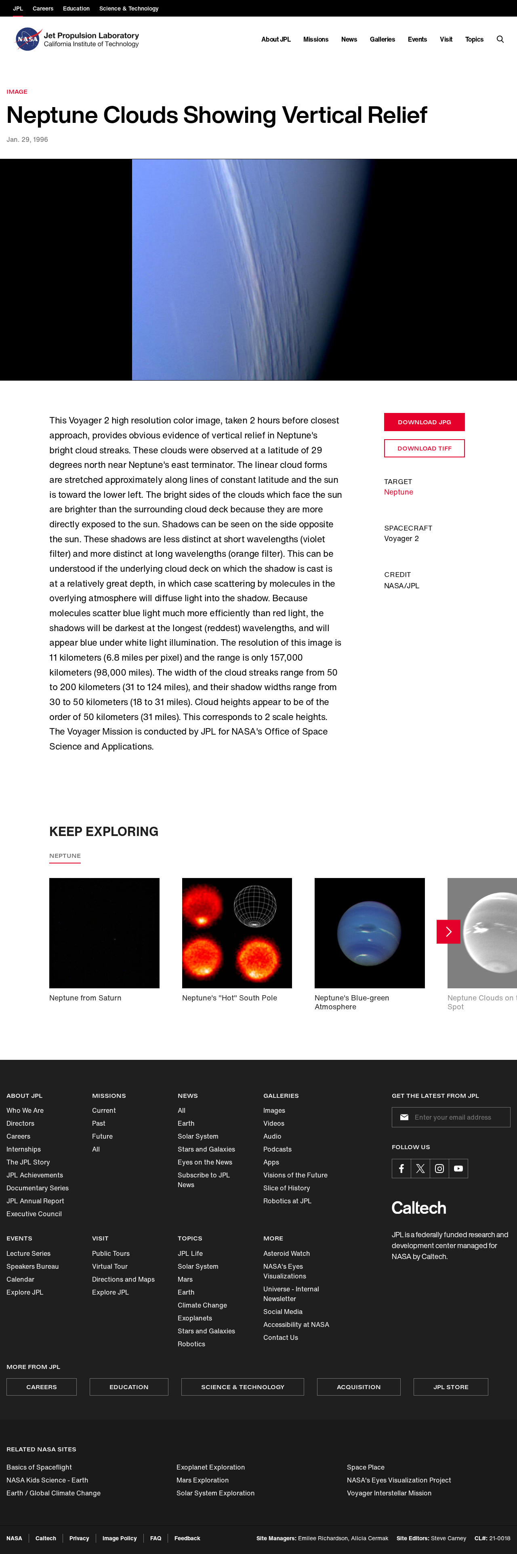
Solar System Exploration (216, 1493)
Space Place (366, 1467)
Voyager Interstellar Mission (389, 1493)
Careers (18, 1136)
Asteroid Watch (286, 1253)
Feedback (187, 1538)
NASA (14, 1538)
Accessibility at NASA (296, 1324)
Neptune (398, 491)
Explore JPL (25, 1292)
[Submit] (402, 1117)
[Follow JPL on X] (420, 1168)
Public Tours (111, 1253)
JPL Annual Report (35, 1201)
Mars (185, 1279)
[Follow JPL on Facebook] (401, 1168)
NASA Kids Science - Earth (47, 1480)
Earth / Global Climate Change (53, 1493)
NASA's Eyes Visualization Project (399, 1480)
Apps (271, 1162)
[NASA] (27, 39)
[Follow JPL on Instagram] (439, 1168)
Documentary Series (37, 1188)
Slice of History (286, 1188)
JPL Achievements (34, 1175)
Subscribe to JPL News (204, 1180)
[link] (258, 270)
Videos (273, 1123)
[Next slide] (448, 932)
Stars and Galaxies (206, 1149)
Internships (23, 1149)
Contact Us (280, 1337)
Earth (186, 1123)
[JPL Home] (93, 39)
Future (102, 1136)
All (96, 1149)
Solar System (198, 1136)
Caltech (46, 1538)
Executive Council (34, 1214)
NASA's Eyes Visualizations (284, 1271)
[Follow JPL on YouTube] (458, 1168)
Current (104, 1110)
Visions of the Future (295, 1175)
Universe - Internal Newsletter (291, 1293)
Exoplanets (195, 1318)
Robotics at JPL (287, 1201)
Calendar (20, 1279)
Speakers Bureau (32, 1266)
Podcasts (277, 1149)
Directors (20, 1123)
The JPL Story (28, 1162)
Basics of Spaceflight (39, 1467)
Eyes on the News (205, 1162)
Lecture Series (28, 1253)
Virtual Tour (110, 1266)
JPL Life (190, 1253)
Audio (272, 1136)
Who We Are (25, 1110)
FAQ (155, 1538)
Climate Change (202, 1305)
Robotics (191, 1344)
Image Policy (120, 1538)
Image (16, 91)
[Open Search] (500, 39)
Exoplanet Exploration (211, 1467)
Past (98, 1123)
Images (274, 1110)
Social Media (283, 1311)
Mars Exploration (203, 1480)
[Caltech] (419, 1207)
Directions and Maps (123, 1279)
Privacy (79, 1538)
